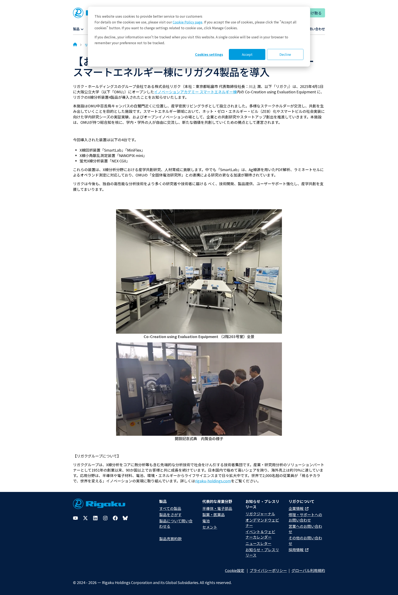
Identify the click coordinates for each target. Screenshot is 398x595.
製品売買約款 (170, 538)
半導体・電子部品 (217, 508)
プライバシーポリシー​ (268, 570)
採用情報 (296, 549)
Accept (247, 54)
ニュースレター (258, 543)
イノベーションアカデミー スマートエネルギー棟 (195, 91)
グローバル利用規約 (308, 570)
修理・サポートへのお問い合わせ (305, 517)
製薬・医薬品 (213, 514)
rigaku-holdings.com (213, 480)
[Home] (75, 45)
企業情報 (296, 508)
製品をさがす (170, 514)
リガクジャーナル (260, 513)
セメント (209, 527)
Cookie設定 (234, 570)
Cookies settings (209, 54)
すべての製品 (170, 508)
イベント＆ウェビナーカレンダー (260, 534)
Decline (285, 54)
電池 (206, 520)
